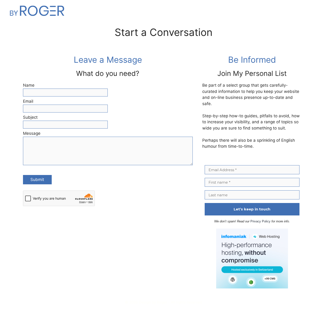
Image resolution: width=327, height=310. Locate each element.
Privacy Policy (260, 221)
